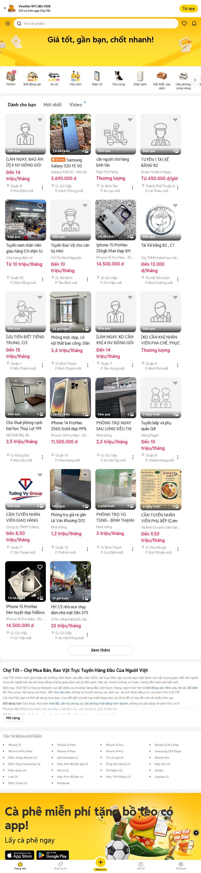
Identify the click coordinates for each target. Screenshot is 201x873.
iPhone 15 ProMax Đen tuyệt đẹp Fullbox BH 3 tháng (25, 610)
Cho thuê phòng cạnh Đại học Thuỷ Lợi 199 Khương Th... (24, 426)
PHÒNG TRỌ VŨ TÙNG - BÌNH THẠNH (115, 517)
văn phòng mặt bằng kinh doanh (106, 703)
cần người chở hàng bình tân (112, 162)
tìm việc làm (62, 692)
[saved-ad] (184, 23)
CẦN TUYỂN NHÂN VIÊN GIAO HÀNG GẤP (23, 517)
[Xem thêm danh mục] (195, 80)
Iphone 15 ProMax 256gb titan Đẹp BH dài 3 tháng (113, 248)
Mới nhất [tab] (53, 105)
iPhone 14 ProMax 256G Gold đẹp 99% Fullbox (69, 426)
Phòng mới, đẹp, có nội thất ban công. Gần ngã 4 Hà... (70, 340)
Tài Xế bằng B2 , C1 (157, 245)
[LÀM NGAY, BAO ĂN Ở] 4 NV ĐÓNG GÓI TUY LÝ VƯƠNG (24, 162)
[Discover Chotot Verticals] (8, 23)
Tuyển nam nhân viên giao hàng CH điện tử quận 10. (24, 248)
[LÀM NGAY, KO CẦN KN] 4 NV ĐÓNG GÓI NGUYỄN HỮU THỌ (115, 340)
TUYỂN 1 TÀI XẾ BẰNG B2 (155, 162)
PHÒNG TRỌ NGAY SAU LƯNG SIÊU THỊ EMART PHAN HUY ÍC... (113, 426)
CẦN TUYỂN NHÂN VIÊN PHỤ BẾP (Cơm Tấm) (159, 518)
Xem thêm (100, 650)
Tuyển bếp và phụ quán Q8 (156, 425)
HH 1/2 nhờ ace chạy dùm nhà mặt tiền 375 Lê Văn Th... (69, 610)
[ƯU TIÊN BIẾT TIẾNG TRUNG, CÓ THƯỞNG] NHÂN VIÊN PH (25, 340)
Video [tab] (75, 105)
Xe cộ (182, 688)
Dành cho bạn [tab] (22, 105)
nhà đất (54, 703)
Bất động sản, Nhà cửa (161, 688)
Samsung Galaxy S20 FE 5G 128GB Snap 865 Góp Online (69, 163)
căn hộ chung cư (72, 703)
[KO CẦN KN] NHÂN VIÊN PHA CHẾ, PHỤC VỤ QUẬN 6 (160, 340)
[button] (5, 8)
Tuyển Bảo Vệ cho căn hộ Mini (70, 248)
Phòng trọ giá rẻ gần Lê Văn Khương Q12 (68, 517)
